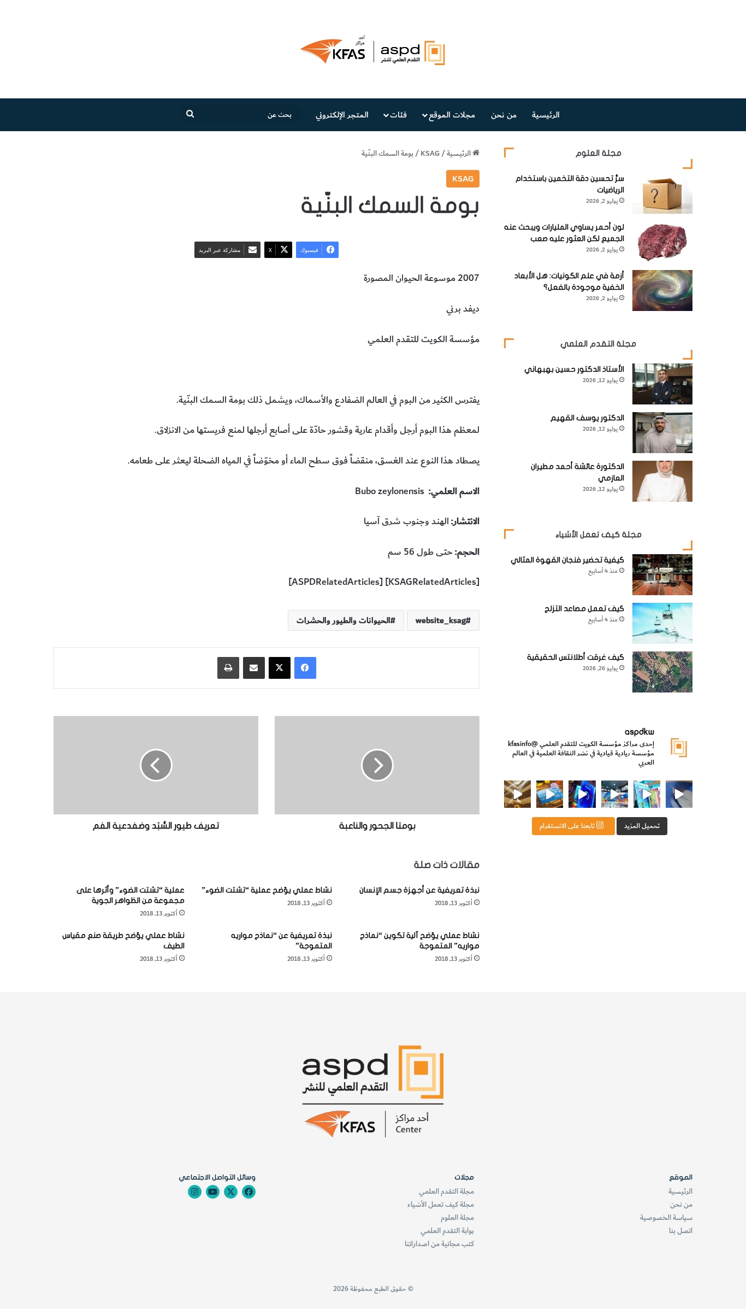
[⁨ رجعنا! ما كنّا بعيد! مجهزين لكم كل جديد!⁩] (517, 793)
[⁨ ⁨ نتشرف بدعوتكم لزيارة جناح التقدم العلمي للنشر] (549, 793)
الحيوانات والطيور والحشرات (428, 369)
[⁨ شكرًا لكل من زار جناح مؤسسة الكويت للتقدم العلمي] (679, 793)
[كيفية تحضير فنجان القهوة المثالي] (662, 574)
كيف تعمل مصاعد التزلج (584, 608)
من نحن (504, 115)
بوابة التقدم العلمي (447, 1230)
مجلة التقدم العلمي (446, 1191)
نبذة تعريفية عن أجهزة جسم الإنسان (419, 890)
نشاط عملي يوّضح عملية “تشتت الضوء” (267, 890)
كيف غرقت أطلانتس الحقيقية (575, 657)
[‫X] (280, 668)
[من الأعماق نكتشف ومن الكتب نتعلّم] (582, 793)
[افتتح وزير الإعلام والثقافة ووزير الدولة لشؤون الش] (646, 793)
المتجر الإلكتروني (342, 115)
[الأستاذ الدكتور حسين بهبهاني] (662, 383)
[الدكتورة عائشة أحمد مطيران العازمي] (662, 481)
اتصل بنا (680, 1230)
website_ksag (441, 620)
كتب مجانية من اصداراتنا (439, 1243)
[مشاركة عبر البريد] (254, 668)
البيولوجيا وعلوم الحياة (334, 369)
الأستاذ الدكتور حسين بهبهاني (574, 369)
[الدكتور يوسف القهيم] (662, 432)
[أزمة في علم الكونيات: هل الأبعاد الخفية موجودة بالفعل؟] (662, 290)
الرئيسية (546, 115)
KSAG (430, 153)
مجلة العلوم (457, 1217)
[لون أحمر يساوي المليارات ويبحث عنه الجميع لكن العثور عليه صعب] (662, 241)
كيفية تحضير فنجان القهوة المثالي (567, 560)
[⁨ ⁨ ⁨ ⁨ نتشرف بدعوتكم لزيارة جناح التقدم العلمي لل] (614, 793)
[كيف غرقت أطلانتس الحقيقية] (662, 671)
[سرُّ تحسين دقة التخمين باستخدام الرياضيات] (662, 193)
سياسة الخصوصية (666, 1217)
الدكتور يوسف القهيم (587, 418)
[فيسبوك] (305, 668)
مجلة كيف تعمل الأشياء (440, 1204)
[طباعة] (228, 668)
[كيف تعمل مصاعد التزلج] (662, 623)
